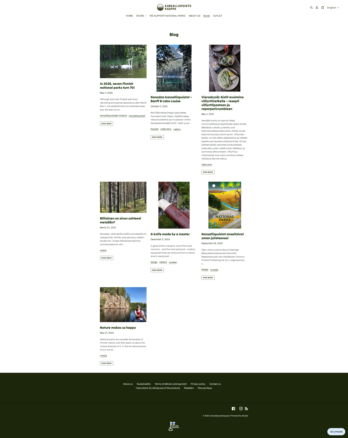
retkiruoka (206, 164)
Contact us (215, 384)
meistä (103, 355)
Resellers (189, 388)
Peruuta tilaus (205, 388)
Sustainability (144, 384)
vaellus (177, 129)
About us (128, 384)
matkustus (165, 129)
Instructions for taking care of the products (158, 388)
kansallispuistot (137, 116)
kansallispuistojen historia (113, 115)
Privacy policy (198, 384)
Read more (106, 124)
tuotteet (173, 262)
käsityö (163, 262)
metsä (103, 250)
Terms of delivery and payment (171, 384)
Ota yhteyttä (336, 431)
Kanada (155, 129)
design (154, 262)
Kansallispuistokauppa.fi (220, 416)
